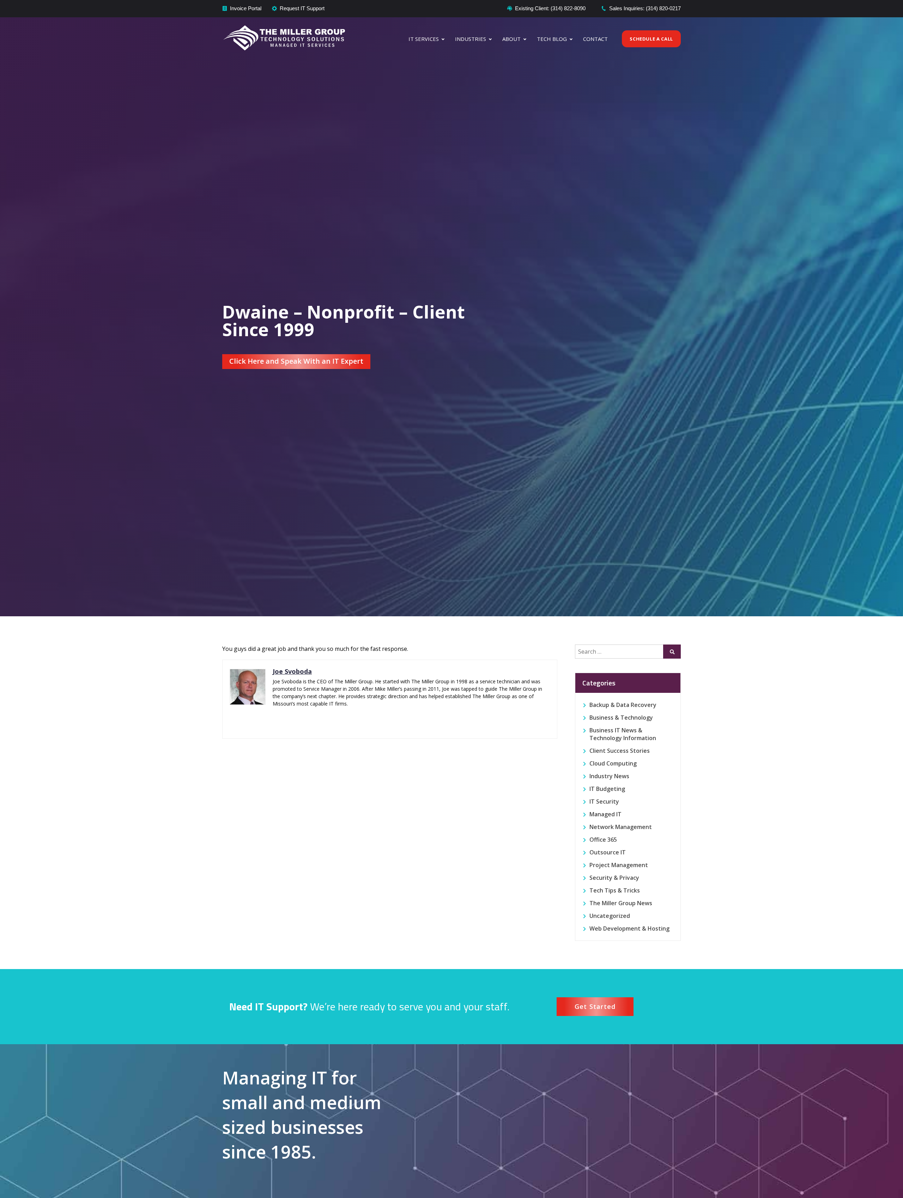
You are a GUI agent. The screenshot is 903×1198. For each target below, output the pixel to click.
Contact (595, 38)
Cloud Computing (613, 763)
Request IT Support (302, 8)
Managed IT (605, 814)
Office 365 (603, 839)
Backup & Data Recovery (622, 705)
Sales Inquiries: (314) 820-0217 (645, 8)
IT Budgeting (607, 789)
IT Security (604, 801)
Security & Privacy (614, 878)
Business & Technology (621, 717)
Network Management (620, 827)
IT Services (423, 38)
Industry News (609, 776)
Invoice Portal (245, 8)
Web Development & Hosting (629, 928)
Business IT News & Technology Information (622, 734)
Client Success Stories (619, 751)
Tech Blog (552, 38)
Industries (470, 38)
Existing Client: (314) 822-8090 (550, 8)
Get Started (595, 1006)
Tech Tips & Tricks (614, 890)
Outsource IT (607, 852)
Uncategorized (609, 916)
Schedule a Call (651, 39)
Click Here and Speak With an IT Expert (296, 361)
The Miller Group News (620, 903)
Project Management (618, 865)
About (511, 38)
